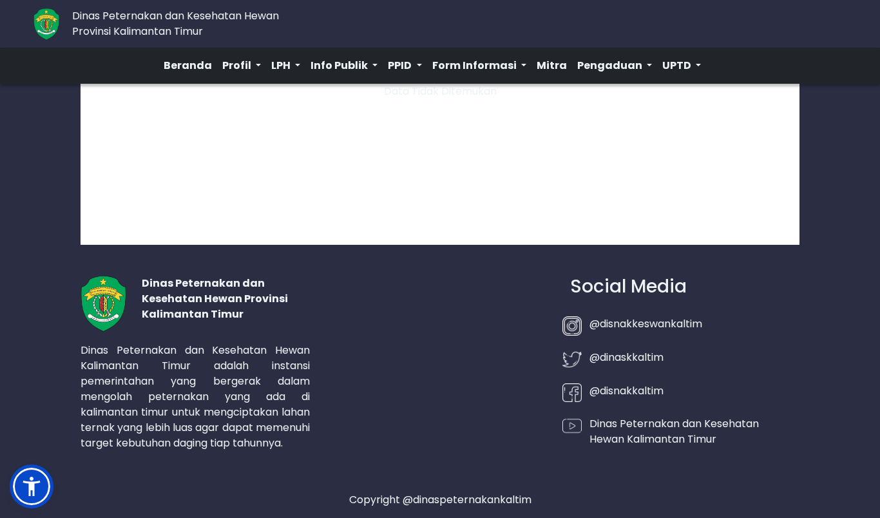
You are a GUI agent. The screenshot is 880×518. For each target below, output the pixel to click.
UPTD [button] (677, 65)
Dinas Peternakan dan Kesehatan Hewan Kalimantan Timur (674, 431)
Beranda (188, 65)
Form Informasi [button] (475, 65)
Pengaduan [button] (610, 65)
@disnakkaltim (626, 390)
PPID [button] (401, 65)
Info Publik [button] (340, 65)
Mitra (552, 65)
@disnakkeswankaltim (645, 323)
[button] (31, 486)
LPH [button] (281, 65)
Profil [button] (237, 65)
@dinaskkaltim (626, 357)
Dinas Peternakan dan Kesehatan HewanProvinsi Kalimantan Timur (175, 23)
